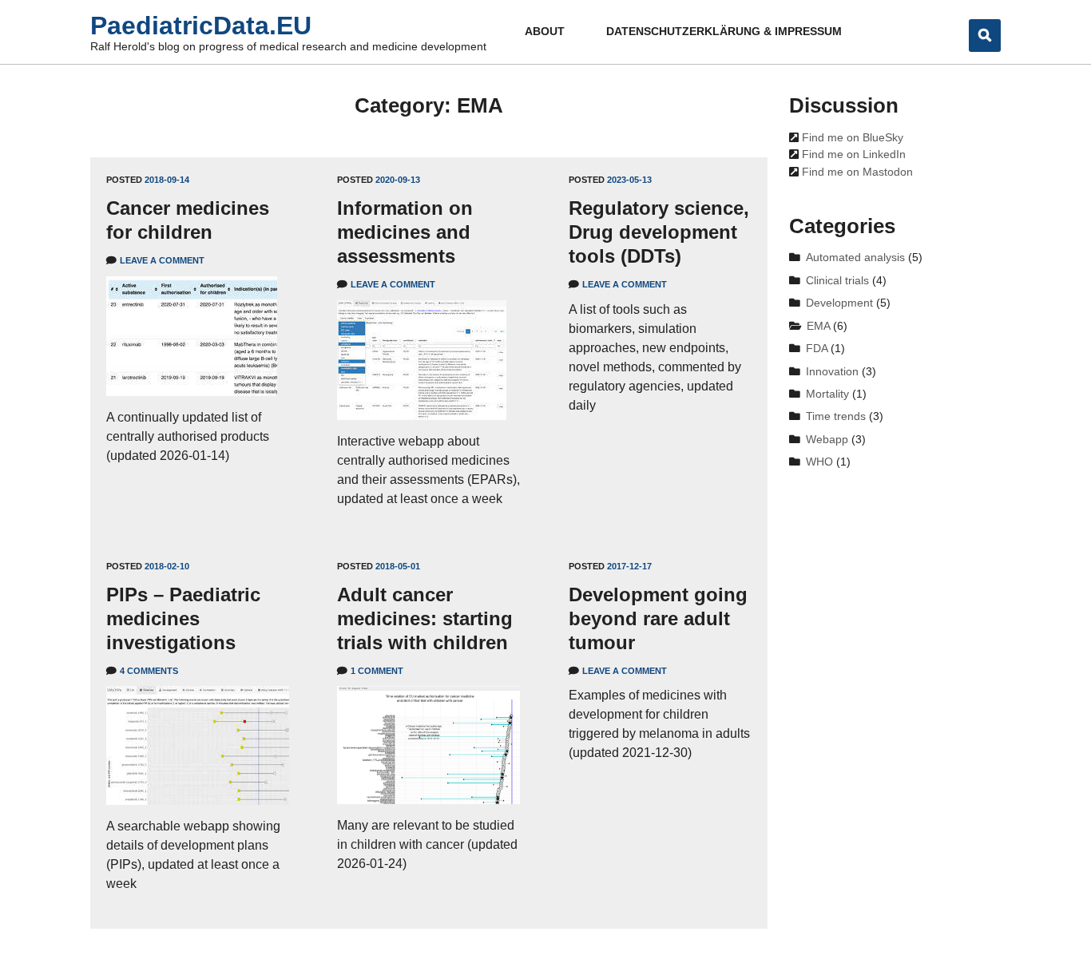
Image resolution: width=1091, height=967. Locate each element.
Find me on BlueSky (851, 138)
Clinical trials (837, 281)
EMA (818, 326)
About (545, 31)
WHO (819, 462)
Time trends (836, 416)
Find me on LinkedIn (852, 155)
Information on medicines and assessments (405, 232)
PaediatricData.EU (200, 25)
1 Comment (377, 671)
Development (839, 303)
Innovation (832, 372)
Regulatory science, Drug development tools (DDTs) (659, 232)
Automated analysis (855, 258)
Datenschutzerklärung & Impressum (724, 31)
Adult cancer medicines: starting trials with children (425, 618)
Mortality (827, 394)
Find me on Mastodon (856, 172)
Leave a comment (162, 260)
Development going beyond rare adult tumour (658, 618)
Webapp (827, 440)
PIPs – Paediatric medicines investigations (183, 618)
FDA (816, 349)
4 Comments (149, 671)
